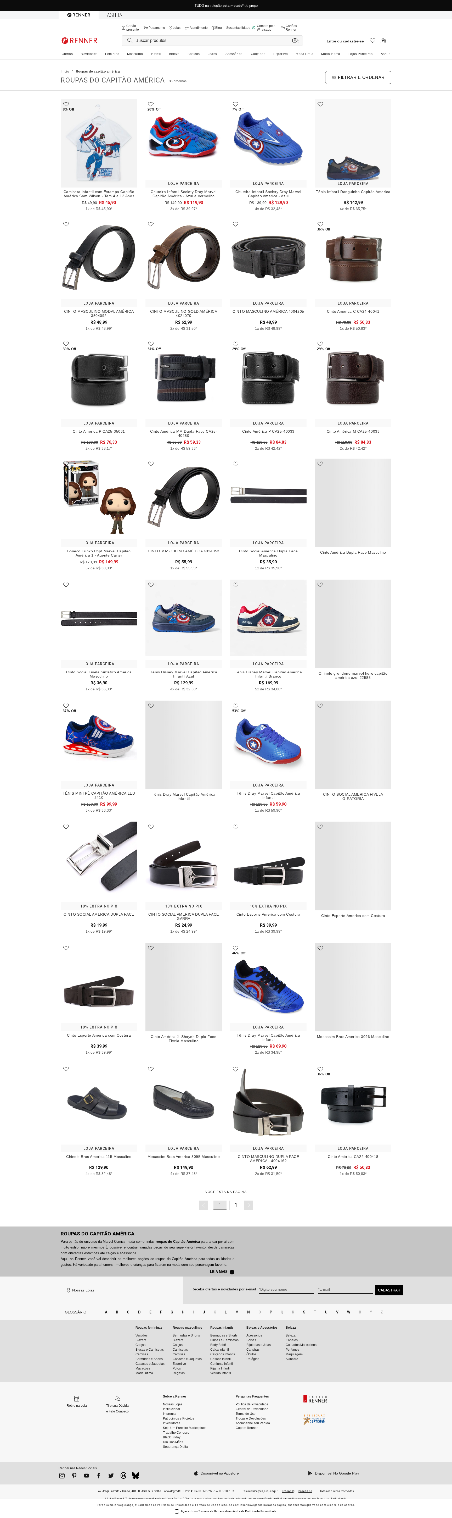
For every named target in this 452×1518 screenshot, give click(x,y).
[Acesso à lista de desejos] (372, 42)
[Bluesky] (135, 1477)
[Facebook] (98, 1476)
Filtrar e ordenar (361, 77)
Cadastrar (389, 1290)
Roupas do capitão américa (97, 1234)
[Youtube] (86, 1476)
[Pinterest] (74, 1476)
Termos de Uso (205, 1505)
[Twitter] (111, 1476)
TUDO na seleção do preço (226, 6)
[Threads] (123, 1477)
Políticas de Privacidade (174, 1505)
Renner (80, 1259)
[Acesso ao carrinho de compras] (383, 42)
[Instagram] (62, 1476)
